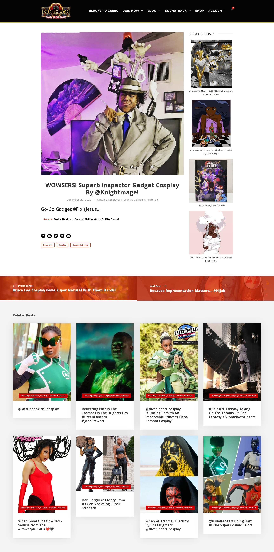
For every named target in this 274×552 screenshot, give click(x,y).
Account (216, 11)
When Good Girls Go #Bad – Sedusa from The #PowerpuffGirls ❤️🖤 (40, 525)
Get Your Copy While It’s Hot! (211, 205)
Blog (152, 11)
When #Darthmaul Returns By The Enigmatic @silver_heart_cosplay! (167, 525)
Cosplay (62, 245)
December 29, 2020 (79, 199)
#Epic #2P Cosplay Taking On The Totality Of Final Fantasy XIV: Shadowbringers (232, 413)
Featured (152, 199)
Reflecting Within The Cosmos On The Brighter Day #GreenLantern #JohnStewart (105, 415)
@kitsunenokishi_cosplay (38, 409)
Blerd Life (47, 245)
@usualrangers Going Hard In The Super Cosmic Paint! (231, 523)
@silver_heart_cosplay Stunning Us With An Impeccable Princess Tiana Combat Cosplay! (166, 415)
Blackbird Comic (103, 11)
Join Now (131, 11)
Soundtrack (176, 11)
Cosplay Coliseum (134, 199)
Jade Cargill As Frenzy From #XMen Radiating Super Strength (103, 504)
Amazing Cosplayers (109, 199)
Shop (199, 11)
